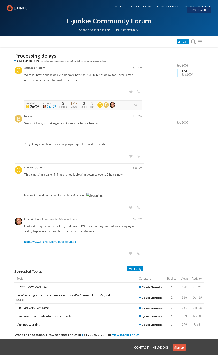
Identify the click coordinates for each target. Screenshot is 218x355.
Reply (137, 269)
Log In (184, 42)
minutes (95, 61)
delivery (80, 61)
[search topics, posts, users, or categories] (193, 41)
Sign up (179, 347)
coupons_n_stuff (34, 67)
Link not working (28, 324)
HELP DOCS (204, 6)
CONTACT (189, 6)
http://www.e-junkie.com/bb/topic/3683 (50, 241)
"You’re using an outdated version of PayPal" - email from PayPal (63, 295)
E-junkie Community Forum (109, 20)
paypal (44, 61)
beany (28, 116)
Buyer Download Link (32, 287)
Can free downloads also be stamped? (43, 316)
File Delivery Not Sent (32, 308)
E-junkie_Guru (32, 218)
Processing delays (35, 56)
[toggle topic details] (136, 104)
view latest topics (125, 335)
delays (103, 61)
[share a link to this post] (138, 92)
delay (87, 61)
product (51, 61)
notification (70, 61)
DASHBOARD (199, 10)
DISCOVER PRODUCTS (168, 6)
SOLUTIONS (118, 6)
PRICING (147, 6)
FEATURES (134, 6)
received (60, 61)
